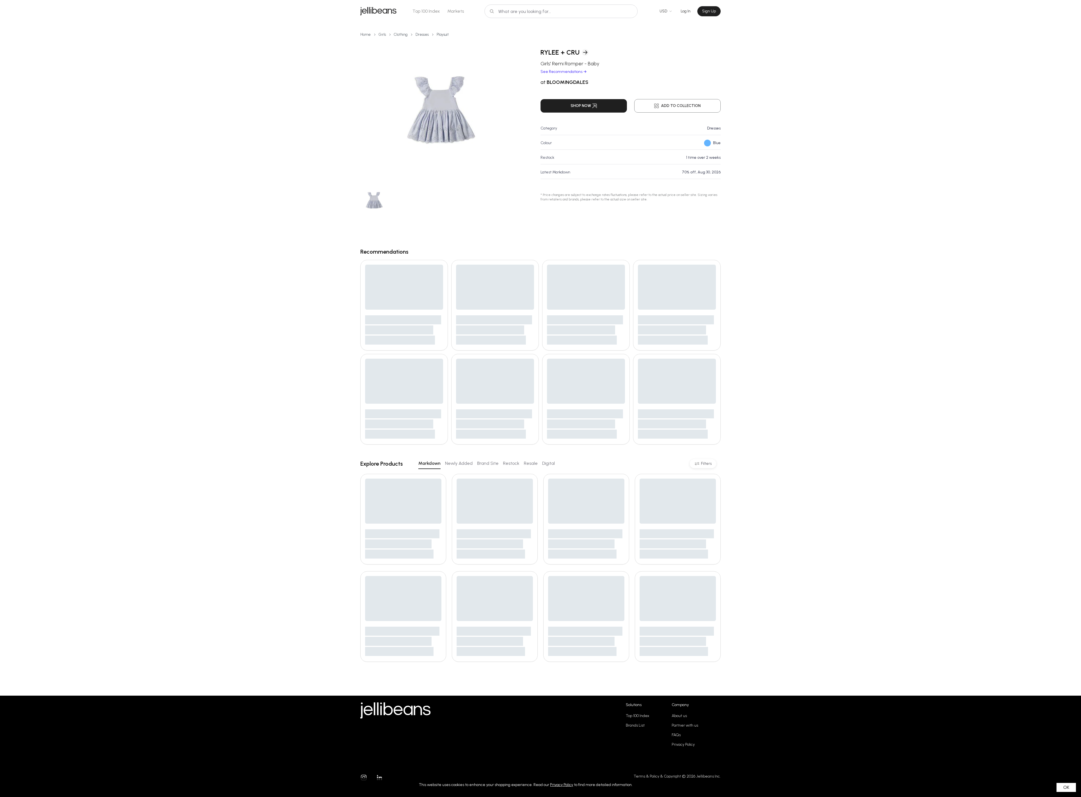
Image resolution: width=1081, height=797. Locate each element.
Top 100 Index (426, 11)
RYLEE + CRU (560, 52)
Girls (382, 34)
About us (679, 715)
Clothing (401, 34)
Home (365, 34)
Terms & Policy (646, 776)
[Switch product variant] (374, 200)
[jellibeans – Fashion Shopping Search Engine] (378, 11)
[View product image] (441, 109)
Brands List (635, 725)
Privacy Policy (683, 744)
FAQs (676, 735)
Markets (455, 11)
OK (1066, 787)
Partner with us (685, 725)
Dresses (422, 34)
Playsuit (443, 34)
